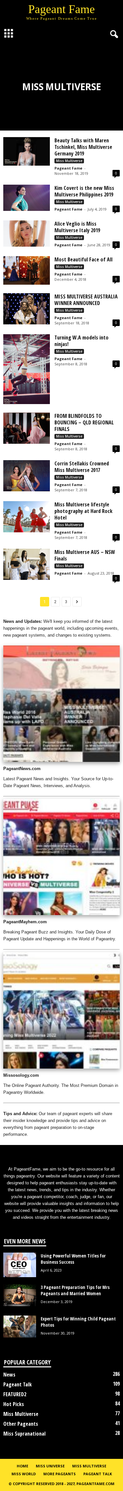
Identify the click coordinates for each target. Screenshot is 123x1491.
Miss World (23, 1473)
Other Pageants (20, 1423)
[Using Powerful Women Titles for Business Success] (19, 1265)
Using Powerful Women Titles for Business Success (73, 1259)
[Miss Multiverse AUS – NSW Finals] (26, 564)
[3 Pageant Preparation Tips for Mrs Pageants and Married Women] (19, 1295)
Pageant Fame (68, 168)
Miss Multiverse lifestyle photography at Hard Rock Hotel (83, 511)
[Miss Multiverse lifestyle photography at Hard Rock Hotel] (26, 516)
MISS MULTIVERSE (89, 1465)
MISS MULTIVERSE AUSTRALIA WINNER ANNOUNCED (86, 300)
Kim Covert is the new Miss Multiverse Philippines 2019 (84, 191)
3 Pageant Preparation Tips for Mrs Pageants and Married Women (75, 1290)
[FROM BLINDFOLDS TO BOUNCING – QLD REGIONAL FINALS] (26, 428)
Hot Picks (13, 1404)
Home (22, 1465)
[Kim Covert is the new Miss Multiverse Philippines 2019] (26, 198)
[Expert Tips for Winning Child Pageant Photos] (19, 1327)
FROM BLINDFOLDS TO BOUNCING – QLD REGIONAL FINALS (84, 422)
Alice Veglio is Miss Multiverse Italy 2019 (77, 227)
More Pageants (59, 1473)
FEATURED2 (14, 1394)
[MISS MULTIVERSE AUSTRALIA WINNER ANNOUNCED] (26, 308)
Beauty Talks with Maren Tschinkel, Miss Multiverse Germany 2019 (83, 147)
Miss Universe (50, 1465)
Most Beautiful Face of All (83, 259)
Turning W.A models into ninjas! (81, 341)
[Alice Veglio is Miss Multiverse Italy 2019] (26, 233)
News (9, 1374)
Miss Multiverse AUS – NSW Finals (84, 555)
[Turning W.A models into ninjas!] (26, 369)
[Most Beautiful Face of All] (26, 270)
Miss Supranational (24, 1433)
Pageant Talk (17, 1384)
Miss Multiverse (69, 160)
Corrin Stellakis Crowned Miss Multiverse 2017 (81, 467)
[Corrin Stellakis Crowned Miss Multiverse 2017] (26, 475)
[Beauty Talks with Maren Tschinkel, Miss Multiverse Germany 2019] (26, 151)
